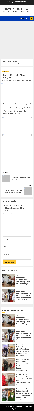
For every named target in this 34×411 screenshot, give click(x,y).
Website (6, 254)
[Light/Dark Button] (22, 18)
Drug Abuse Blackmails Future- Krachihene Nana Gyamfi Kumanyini (23, 294)
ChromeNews (28, 406)
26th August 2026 (22, 300)
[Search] (27, 18)
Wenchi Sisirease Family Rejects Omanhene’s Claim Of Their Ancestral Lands (23, 364)
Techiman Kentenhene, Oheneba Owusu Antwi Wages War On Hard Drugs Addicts (23, 280)
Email (5, 247)
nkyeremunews (8, 80)
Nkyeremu (5, 71)
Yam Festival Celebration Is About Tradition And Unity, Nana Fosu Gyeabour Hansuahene (22, 350)
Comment (7, 214)
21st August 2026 (22, 399)
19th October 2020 (19, 80)
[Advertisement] (17, 39)
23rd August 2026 (22, 385)
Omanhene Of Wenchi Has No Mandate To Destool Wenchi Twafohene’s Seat (24, 378)
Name (5, 239)
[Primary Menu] (2, 18)
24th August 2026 (22, 370)
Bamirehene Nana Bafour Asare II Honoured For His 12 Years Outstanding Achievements (24, 393)
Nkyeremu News (17, 9)
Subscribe (31, 18)
